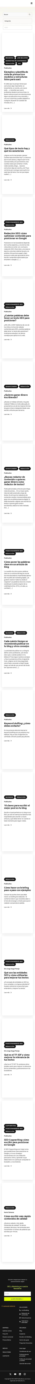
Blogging (9, 633)
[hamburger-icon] (31, 3)
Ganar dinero (11, 386)
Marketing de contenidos (16, 61)
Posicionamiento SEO (14, 222)
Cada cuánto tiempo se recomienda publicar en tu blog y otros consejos (16, 643)
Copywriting (11, 1126)
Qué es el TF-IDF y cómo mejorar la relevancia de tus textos (17, 1057)
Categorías (7, 21)
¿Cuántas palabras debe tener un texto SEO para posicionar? (16, 318)
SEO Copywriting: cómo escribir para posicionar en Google (16, 1142)
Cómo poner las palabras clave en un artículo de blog (17, 564)
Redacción (10, 63)
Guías (6, 27)
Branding (9, 58)
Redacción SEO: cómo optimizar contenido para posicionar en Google (17, 236)
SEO (19, 63)
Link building (22, 58)
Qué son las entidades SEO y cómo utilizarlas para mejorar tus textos (16, 975)
